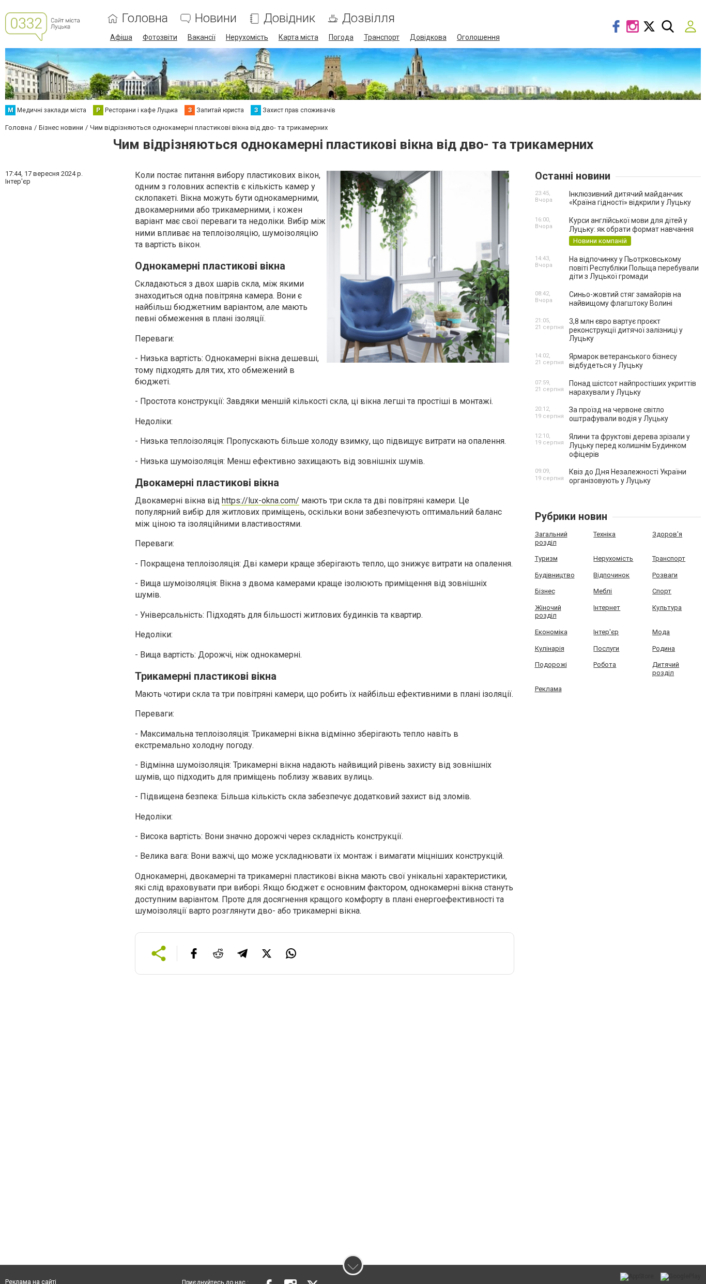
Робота (604, 664)
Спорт (661, 591)
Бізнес (545, 591)
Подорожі (551, 664)
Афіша (121, 37)
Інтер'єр (606, 632)
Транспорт (382, 37)
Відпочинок (611, 575)
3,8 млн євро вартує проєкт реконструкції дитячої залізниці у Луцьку (626, 330)
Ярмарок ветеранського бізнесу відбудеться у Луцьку (623, 360)
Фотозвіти (160, 37)
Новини (216, 18)
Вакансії (202, 37)
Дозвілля (368, 18)
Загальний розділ (551, 538)
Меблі (602, 591)
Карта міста (298, 37)
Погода (341, 37)
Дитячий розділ (665, 669)
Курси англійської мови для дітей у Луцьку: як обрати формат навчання (631, 224)
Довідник (289, 18)
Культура (667, 607)
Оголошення (478, 37)
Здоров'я (667, 534)
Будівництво (555, 575)
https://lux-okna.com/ (260, 500)
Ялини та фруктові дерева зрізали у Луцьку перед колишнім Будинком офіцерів (629, 445)
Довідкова (428, 37)
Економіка (551, 632)
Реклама (548, 689)
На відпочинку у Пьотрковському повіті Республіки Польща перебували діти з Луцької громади (634, 268)
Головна (145, 18)
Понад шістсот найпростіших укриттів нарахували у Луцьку (632, 387)
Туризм (546, 558)
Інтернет (606, 607)
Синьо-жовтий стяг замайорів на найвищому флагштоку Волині (625, 298)
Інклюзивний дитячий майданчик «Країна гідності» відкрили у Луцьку (630, 198)
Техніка (604, 534)
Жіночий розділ (548, 612)
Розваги (665, 575)
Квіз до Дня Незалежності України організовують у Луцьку (627, 476)
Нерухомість (247, 37)
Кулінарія (549, 648)
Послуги (606, 648)
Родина (663, 648)
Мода (661, 632)
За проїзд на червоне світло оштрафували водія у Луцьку (618, 414)
